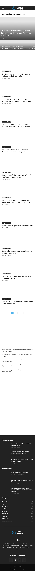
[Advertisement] (17, 3)
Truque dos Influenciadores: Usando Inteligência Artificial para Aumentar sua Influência (21, 489)
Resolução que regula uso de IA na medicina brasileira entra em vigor (17, 355)
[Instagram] (15, 560)
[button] (2, 8)
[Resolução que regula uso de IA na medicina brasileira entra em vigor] (6, 454)
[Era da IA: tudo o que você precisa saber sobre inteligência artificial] (17, 266)
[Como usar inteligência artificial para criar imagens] (17, 216)
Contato (20, 566)
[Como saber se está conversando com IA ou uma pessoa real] (17, 241)
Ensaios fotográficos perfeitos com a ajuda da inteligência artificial (16, 75)
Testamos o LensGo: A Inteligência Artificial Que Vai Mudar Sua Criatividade (17, 100)
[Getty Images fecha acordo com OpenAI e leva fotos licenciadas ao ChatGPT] (17, 165)
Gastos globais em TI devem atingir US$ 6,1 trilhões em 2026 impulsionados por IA (17, 350)
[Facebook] (11, 560)
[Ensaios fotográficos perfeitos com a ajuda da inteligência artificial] (17, 64)
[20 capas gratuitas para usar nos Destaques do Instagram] (6, 474)
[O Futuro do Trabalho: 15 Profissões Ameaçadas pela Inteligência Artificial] (17, 190)
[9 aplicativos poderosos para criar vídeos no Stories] (6, 482)
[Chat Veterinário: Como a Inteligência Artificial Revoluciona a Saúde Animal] (17, 115)
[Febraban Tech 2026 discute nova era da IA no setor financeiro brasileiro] (6, 461)
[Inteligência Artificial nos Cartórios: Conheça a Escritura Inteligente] (17, 140)
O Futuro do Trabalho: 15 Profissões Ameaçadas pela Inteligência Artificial (16, 201)
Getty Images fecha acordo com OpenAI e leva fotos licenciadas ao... (17, 176)
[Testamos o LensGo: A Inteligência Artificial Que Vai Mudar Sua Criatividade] (17, 89)
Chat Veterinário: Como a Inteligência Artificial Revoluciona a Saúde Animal (16, 126)
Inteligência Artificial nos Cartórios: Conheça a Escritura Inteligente (15, 151)
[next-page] (22, 313)
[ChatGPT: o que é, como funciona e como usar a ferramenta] (17, 292)
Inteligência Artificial (6, 71)
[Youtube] (24, 560)
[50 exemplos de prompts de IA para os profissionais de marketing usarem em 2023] (14, 47)
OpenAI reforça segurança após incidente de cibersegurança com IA (17, 365)
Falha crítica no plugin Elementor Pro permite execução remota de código (16, 370)
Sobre (15, 566)
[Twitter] (19, 560)
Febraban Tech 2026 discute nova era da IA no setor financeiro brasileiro (15, 360)
